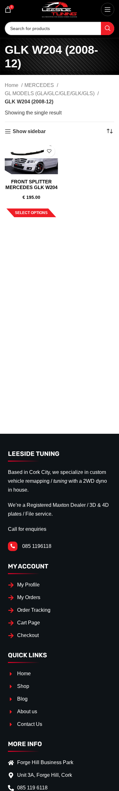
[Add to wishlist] (49, 151)
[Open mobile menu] (107, 9)
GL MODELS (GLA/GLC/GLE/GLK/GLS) (50, 93)
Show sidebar (29, 131)
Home (12, 85)
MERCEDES (39, 85)
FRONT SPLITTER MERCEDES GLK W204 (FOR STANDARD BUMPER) (31, 190)
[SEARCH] (107, 28)
